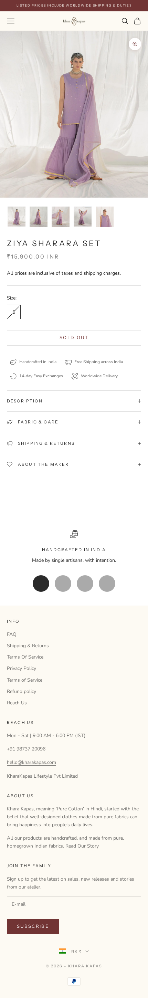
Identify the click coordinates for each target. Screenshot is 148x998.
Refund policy (21, 691)
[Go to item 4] (82, 217)
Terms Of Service (25, 657)
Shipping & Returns (28, 645)
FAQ (12, 634)
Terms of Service (24, 680)
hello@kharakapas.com (31, 762)
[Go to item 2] (38, 217)
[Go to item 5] (104, 217)
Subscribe (33, 926)
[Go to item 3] (60, 217)
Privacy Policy (21, 668)
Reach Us (17, 703)
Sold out (74, 338)
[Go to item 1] (16, 217)
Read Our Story (82, 846)
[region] (74, 547)
